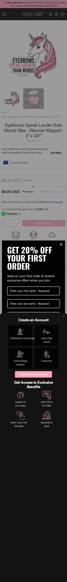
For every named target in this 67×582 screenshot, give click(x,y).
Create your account (33, 374)
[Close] (61, 244)
